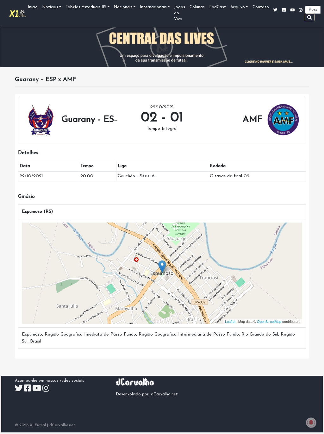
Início (33, 7)
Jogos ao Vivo (179, 13)
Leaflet (230, 321)
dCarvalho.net (164, 394)
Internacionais (153, 7)
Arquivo (237, 7)
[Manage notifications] (311, 423)
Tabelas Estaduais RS (85, 7)
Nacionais (123, 7)
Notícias (50, 7)
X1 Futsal (38, 425)
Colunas (197, 7)
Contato (260, 7)
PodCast (217, 7)
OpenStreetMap (269, 321)
